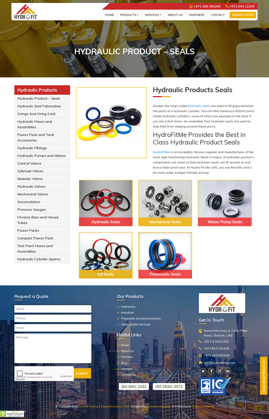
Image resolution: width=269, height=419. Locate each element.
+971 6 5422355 (216, 341)
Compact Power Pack (35, 238)
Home (109, 15)
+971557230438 (216, 348)
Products (128, 15)
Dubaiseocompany (203, 406)
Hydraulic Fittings (32, 148)
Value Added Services (135, 324)
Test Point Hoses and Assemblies (35, 249)
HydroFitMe (161, 152)
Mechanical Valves (32, 194)
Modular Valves (30, 178)
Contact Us (128, 375)
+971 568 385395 (207, 6)
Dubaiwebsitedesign (159, 406)
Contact (218, 15)
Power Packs (28, 230)
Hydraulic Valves (31, 186)
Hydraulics (128, 306)
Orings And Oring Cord (36, 114)
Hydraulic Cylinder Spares (38, 259)
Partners (197, 15)
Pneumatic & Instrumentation (141, 318)
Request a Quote (243, 14)
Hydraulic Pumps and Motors (41, 155)
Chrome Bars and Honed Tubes (37, 220)
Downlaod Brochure (264, 376)
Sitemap (126, 369)
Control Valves (29, 163)
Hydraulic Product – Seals (38, 98)
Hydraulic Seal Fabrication (39, 106)
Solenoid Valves (30, 171)
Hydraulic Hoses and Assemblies (34, 124)
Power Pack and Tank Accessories (35, 137)
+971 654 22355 (242, 6)
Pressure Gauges (31, 209)
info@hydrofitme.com (219, 363)
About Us (175, 15)
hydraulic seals (199, 106)
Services (152, 15)
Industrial (127, 312)
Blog (124, 363)
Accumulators (28, 202)
